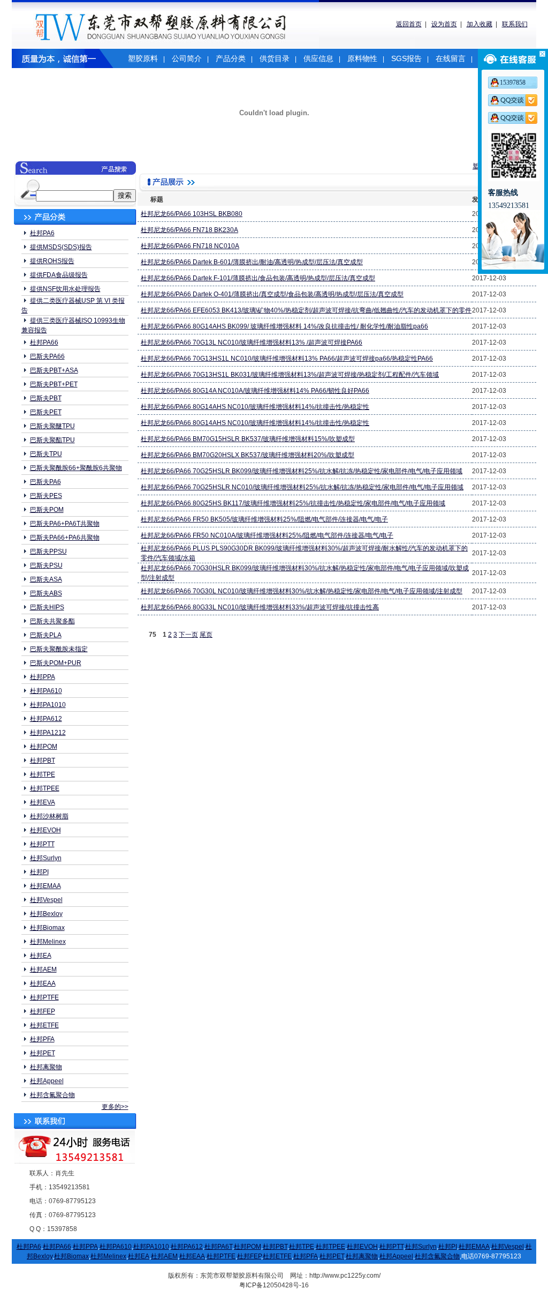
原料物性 (362, 58)
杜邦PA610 (46, 691)
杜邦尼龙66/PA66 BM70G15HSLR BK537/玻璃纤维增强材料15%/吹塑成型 (248, 439)
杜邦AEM (43, 969)
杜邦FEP (42, 1011)
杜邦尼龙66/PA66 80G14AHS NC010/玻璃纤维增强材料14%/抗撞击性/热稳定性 (255, 407)
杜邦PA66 (44, 342)
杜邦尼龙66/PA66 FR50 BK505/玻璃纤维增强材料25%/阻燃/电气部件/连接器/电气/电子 (264, 519)
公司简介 (187, 58)
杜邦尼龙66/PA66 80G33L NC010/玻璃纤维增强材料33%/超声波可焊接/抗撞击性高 (260, 607)
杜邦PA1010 (48, 705)
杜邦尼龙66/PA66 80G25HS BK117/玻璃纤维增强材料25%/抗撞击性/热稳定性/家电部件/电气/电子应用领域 (293, 503)
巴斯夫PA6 (45, 482)
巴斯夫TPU (46, 454)
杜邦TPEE (44, 788)
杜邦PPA (42, 677)
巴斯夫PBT (46, 398)
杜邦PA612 (46, 718)
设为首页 (444, 24)
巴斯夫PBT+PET (54, 384)
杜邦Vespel (46, 900)
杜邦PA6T (218, 1246)
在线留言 (451, 58)
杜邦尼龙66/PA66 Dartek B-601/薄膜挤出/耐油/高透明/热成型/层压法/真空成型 (252, 262)
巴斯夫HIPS (47, 607)
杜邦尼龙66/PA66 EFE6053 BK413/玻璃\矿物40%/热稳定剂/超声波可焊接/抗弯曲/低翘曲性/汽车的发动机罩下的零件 (306, 310)
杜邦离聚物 (46, 1067)
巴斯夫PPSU (48, 551)
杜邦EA (40, 955)
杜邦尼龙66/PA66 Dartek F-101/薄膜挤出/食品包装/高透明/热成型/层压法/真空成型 (258, 278)
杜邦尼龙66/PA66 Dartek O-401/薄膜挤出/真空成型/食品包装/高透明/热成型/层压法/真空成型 (272, 294)
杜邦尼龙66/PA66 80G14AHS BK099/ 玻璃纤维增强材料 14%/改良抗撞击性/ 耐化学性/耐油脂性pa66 (284, 326)
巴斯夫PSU (46, 565)
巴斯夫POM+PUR (55, 663)
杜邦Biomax (47, 927)
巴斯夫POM (47, 509)
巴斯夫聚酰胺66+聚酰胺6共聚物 (76, 468)
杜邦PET (42, 1053)
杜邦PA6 (42, 233)
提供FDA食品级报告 (59, 275)
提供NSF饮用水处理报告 (65, 289)
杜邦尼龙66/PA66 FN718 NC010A (190, 246)
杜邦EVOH (45, 830)
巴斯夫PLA (46, 635)
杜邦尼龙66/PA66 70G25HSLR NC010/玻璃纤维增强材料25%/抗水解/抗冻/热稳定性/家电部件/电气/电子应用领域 (302, 487)
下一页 (188, 634)
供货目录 (275, 58)
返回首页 (409, 24)
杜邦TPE (42, 774)
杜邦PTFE (44, 997)
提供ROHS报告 (52, 261)
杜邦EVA (42, 802)
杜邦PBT (42, 760)
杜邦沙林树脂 (49, 816)
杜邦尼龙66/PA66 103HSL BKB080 (191, 214)
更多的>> (115, 1106)
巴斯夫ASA (46, 579)
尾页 (206, 634)
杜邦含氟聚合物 (52, 1095)
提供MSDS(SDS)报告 (61, 247)
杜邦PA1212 (48, 732)
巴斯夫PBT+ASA (54, 370)
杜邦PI (39, 872)
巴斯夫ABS (46, 593)
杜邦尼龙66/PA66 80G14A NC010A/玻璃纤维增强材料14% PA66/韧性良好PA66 (255, 390)
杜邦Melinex (48, 941)
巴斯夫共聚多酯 (52, 621)
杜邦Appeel (47, 1081)
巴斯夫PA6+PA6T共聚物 (65, 523)
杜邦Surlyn (46, 858)
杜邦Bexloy (46, 914)
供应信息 (318, 58)
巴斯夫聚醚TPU (52, 426)
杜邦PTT (42, 844)
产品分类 (231, 58)
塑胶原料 (143, 58)
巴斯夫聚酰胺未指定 (59, 649)
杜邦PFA (42, 1039)
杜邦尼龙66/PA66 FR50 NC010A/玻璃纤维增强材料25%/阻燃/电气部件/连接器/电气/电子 (267, 535)
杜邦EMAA (45, 886)
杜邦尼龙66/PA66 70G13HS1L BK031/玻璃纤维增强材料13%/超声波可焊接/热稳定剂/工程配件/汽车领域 (290, 374)
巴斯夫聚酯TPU (52, 440)
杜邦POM (43, 746)
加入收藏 (479, 24)
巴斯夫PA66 (47, 356)
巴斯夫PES (46, 496)
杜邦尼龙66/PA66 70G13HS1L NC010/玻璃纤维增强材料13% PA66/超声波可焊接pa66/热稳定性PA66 (287, 358)
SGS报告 (406, 58)
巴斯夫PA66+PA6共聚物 (65, 537)
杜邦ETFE (44, 1025)
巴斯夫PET (46, 412)
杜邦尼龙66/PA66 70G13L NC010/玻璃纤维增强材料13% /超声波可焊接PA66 (251, 342)
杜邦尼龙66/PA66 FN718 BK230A (189, 230)
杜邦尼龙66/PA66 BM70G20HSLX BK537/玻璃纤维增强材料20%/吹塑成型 (247, 455)
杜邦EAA (43, 983)
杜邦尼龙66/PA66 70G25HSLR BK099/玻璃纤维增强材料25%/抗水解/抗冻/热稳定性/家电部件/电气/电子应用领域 (301, 471)
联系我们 (515, 24)
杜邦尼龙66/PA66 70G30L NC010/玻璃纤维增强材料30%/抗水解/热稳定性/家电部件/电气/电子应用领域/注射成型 (301, 591)
